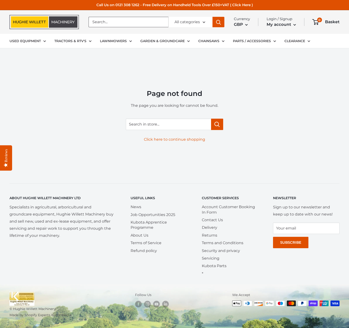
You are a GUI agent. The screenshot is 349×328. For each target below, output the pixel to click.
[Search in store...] (217, 124)
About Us (139, 235)
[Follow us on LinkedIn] (165, 304)
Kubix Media (61, 315)
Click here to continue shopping (174, 139)
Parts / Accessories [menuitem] (252, 41)
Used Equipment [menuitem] (25, 41)
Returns (209, 235)
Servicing (210, 258)
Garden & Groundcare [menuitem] (162, 41)
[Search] (218, 22)
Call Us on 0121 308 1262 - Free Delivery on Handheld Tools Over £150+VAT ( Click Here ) (174, 5)
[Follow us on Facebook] (138, 304)
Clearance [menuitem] (294, 41)
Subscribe (290, 242)
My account (279, 24)
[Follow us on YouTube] (156, 304)
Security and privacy (221, 250)
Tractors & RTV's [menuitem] (70, 41)
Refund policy (144, 250)
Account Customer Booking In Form (228, 209)
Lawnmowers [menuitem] (113, 41)
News (136, 207)
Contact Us (212, 220)
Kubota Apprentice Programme (149, 225)
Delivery (209, 227)
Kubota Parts (214, 266)
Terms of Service (146, 243)
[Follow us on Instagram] (147, 304)
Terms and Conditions (222, 243)
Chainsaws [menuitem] (208, 41)
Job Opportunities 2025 (153, 214)
